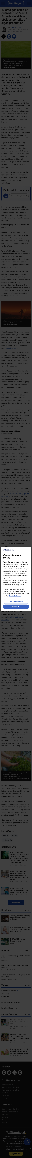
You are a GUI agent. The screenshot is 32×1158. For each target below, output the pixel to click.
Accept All (16, 607)
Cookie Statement (15, 596)
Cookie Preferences (16, 601)
